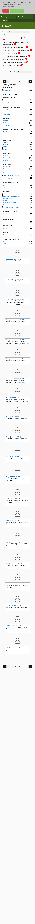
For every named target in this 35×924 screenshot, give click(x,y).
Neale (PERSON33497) (13, 437)
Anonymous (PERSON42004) (15, 320)
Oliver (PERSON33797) (13, 605)
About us (4, 20)
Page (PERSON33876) (13, 498)
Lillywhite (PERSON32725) (14, 625)
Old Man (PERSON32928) (14, 564)
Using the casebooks (25, 17)
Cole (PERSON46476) (13, 398)
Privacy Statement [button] (8, 6)
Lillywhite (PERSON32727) (14, 542)
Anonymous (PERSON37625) (15, 359)
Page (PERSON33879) (13, 477)
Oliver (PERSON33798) (13, 417)
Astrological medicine (8, 17)
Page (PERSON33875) (13, 584)
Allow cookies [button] (17, 11)
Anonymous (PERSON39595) (15, 299)
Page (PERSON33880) (13, 520)
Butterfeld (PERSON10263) (14, 259)
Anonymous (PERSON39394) (15, 279)
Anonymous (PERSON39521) (15, 379)
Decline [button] (6, 11)
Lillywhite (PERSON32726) (14, 647)
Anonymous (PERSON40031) (15, 340)
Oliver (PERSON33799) (13, 457)
